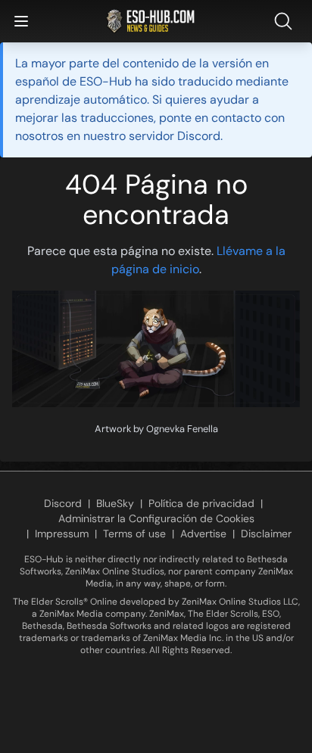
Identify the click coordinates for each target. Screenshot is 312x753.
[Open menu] (21, 21)
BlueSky (115, 503)
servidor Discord (174, 136)
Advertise (203, 533)
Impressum (62, 533)
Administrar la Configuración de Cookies (156, 518)
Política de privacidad (201, 503)
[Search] (286, 21)
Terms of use (134, 533)
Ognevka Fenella (182, 428)
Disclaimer (266, 533)
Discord (63, 503)
